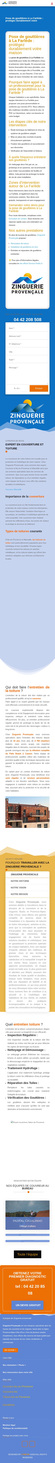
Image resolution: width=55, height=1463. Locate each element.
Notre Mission (19, 894)
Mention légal (9, 1425)
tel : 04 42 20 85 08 (30, 1289)
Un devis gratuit (28, 1305)
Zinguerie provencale (24, 874)
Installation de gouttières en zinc (24, 247)
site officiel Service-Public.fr (30, 263)
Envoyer (39, 388)
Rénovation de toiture (20, 243)
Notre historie (20, 881)
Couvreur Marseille (13, 489)
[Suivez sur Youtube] (25, 1444)
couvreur (36, 698)
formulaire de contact (18, 219)
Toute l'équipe (27, 1254)
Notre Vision (18, 887)
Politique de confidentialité (15, 1428)
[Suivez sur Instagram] (32, 1444)
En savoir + (10, 1350)
